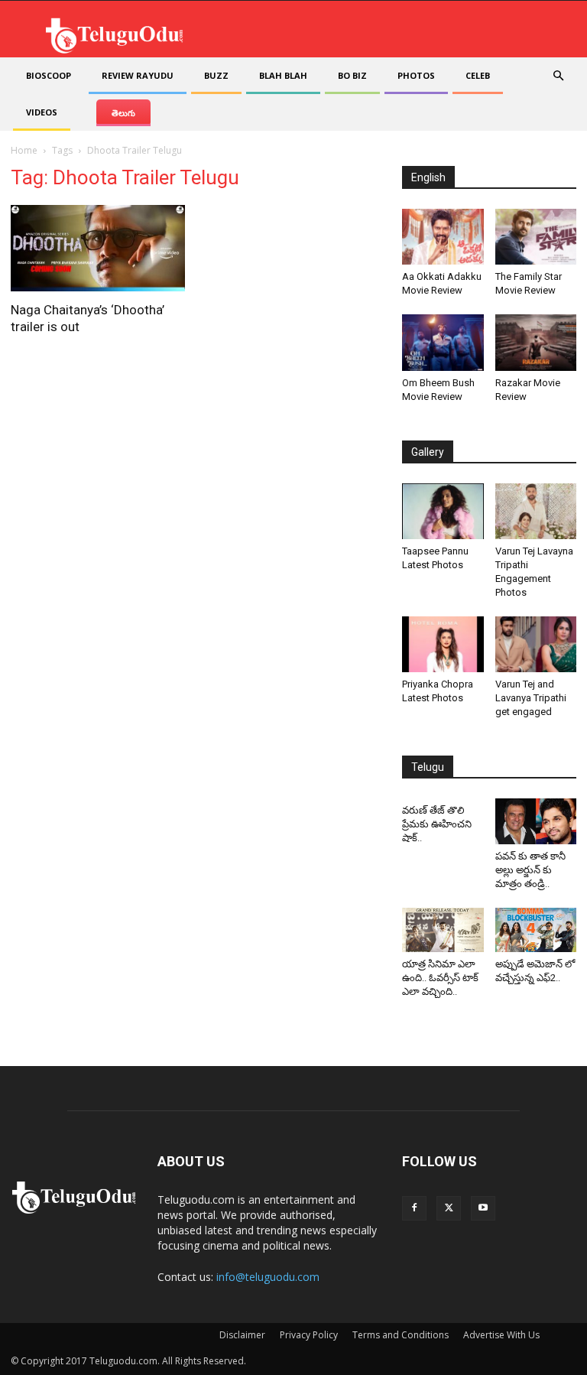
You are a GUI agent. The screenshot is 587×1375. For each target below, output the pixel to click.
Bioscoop (48, 75)
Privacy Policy (309, 1334)
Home (24, 150)
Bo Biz (352, 75)
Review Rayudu (138, 75)
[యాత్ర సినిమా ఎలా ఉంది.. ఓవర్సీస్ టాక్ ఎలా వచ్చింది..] (443, 930)
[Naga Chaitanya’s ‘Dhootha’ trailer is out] (98, 248)
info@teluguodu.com (267, 1276)
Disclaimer (242, 1334)
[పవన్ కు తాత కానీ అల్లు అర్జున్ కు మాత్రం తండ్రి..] (536, 821)
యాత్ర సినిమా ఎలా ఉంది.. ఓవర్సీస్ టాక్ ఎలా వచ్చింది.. (440, 977)
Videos (41, 112)
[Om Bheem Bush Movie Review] (443, 342)
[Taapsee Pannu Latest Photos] (443, 511)
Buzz (216, 75)
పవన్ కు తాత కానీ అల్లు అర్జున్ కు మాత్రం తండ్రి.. (530, 869)
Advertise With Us (501, 1334)
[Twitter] (448, 1208)
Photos (416, 75)
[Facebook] (414, 1208)
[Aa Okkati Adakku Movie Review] (443, 237)
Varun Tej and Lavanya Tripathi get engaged (530, 697)
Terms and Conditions (400, 1334)
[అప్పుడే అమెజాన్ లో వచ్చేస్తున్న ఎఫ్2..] (536, 930)
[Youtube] (483, 1208)
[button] (558, 76)
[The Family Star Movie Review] (536, 237)
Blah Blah (283, 75)
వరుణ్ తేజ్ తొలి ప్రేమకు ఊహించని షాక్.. (437, 824)
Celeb (477, 75)
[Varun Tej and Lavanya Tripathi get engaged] (536, 644)
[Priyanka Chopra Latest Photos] (443, 644)
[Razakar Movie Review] (536, 342)
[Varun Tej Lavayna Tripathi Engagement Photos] (536, 511)
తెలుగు (123, 113)
